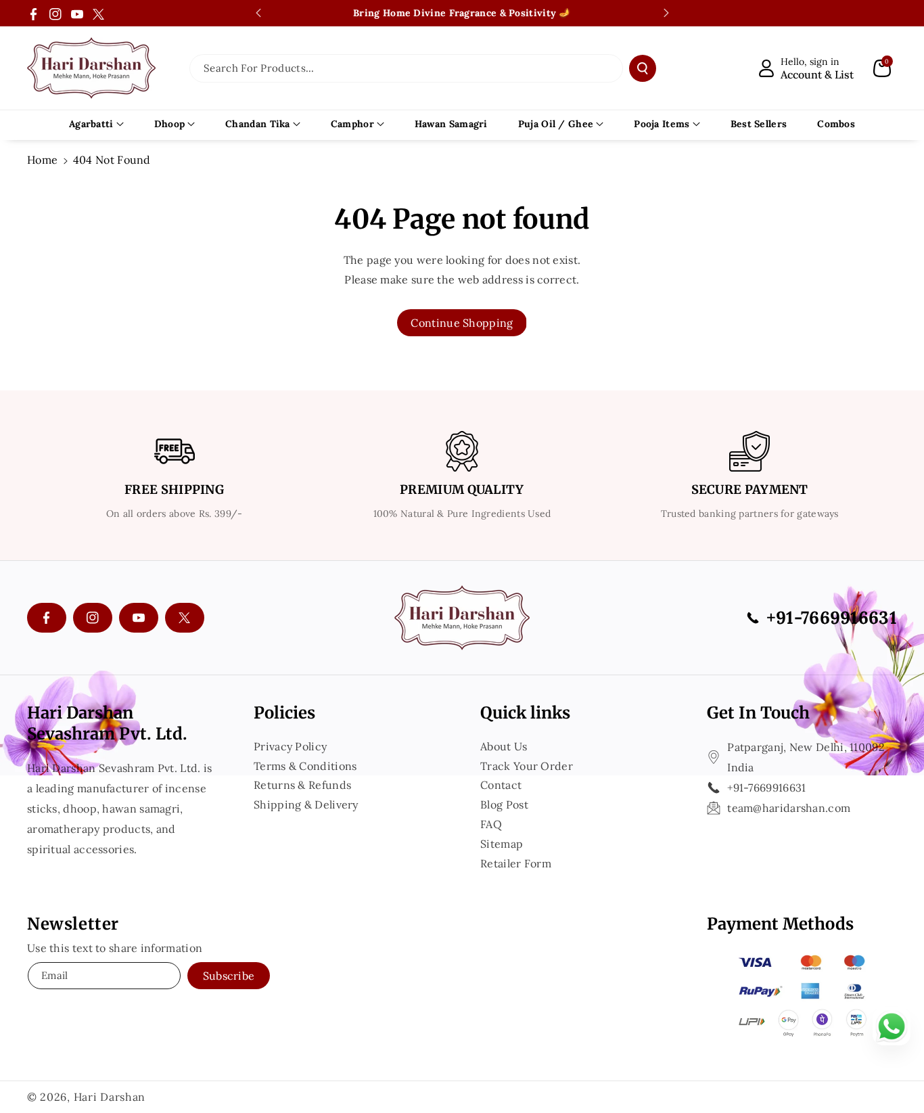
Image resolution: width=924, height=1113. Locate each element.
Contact (501, 784)
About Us (503, 748)
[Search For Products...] (642, 68)
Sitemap (501, 843)
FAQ (491, 824)
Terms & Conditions (305, 766)
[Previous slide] (258, 13)
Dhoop (169, 124)
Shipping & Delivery (306, 804)
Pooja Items (661, 124)
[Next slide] (666, 13)
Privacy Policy (290, 748)
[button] (882, 68)
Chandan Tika (257, 124)
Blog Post (504, 804)
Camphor (352, 124)
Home (42, 159)
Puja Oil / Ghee (556, 124)
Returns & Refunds (302, 784)
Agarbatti (91, 124)
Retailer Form (515, 863)
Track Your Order (526, 766)
